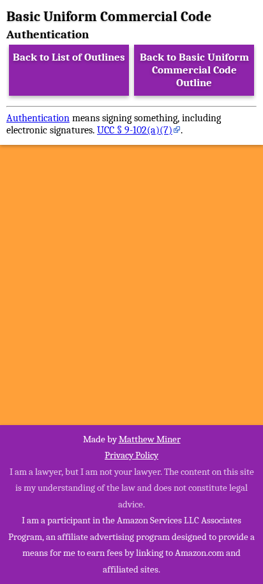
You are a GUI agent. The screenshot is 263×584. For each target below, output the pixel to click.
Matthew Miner (150, 439)
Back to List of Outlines (69, 57)
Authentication (38, 118)
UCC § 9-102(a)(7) (134, 130)
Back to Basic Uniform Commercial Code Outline (194, 70)
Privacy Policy (131, 455)
